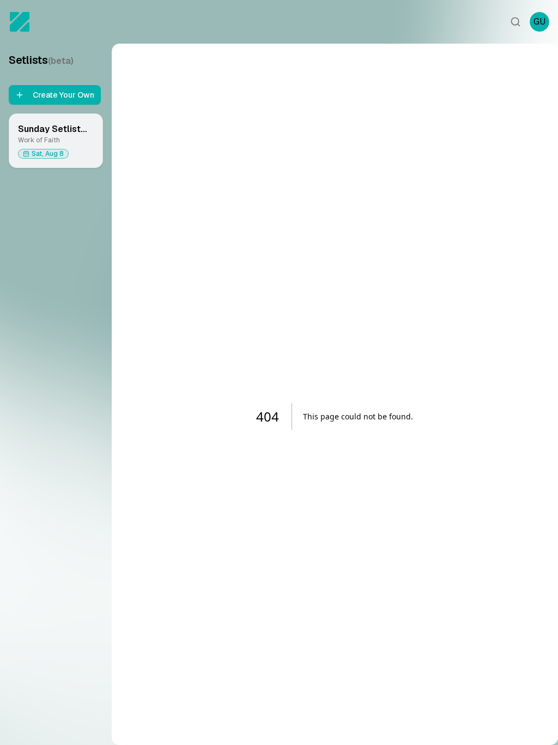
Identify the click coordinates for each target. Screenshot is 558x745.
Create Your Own (63, 95)
